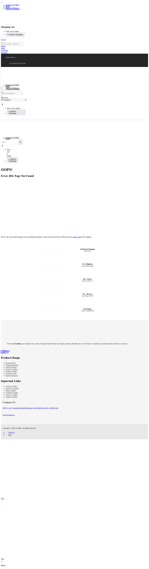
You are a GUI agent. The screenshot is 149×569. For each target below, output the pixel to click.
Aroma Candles (11, 371)
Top (2, 498)
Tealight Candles (12, 393)
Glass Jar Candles (12, 388)
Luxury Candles (11, 369)
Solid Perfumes (11, 367)
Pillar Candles (11, 390)
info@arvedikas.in (9, 415)
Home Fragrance (12, 376)
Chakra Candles (11, 397)
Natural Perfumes (12, 365)
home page (77, 237)
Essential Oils (11, 363)
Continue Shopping (15, 35)
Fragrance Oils (11, 373)
